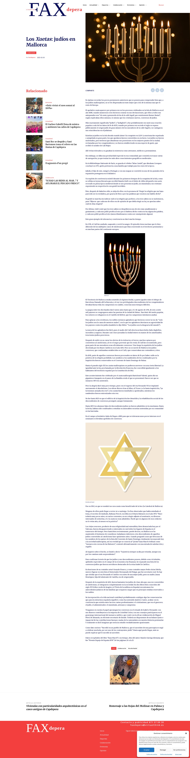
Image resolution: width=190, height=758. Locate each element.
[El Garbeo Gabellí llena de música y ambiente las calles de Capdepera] (34, 124)
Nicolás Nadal (132, 648)
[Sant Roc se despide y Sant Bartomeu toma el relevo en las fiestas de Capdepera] (34, 143)
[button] (186, 733)
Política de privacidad (166, 754)
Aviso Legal (178, 754)
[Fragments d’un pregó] (34, 162)
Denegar (163, 750)
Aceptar (147, 750)
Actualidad (49, 121)
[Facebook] (153, 90)
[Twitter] (157, 90)
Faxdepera (31, 57)
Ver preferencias (179, 750)
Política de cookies (152, 754)
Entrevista (49, 102)
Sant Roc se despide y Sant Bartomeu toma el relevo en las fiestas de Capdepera (61, 144)
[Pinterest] (162, 90)
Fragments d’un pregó (57, 163)
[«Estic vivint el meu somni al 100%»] (34, 106)
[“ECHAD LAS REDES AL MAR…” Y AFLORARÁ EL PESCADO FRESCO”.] (34, 181)
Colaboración (31, 53)
